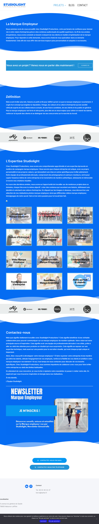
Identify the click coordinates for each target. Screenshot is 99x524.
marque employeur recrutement (18, 362)
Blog (71, 5)
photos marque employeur (38, 193)
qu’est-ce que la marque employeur (67, 102)
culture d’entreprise (68, 105)
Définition (13, 97)
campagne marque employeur (26, 169)
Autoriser (43, 521)
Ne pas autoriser (54, 521)
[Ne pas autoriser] (97, 519)
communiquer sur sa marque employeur (42, 341)
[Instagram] (31, 486)
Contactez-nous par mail (51, 460)
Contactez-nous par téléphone (51, 467)
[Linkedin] (27, 486)
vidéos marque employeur (76, 193)
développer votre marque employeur (38, 356)
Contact (82, 5)
